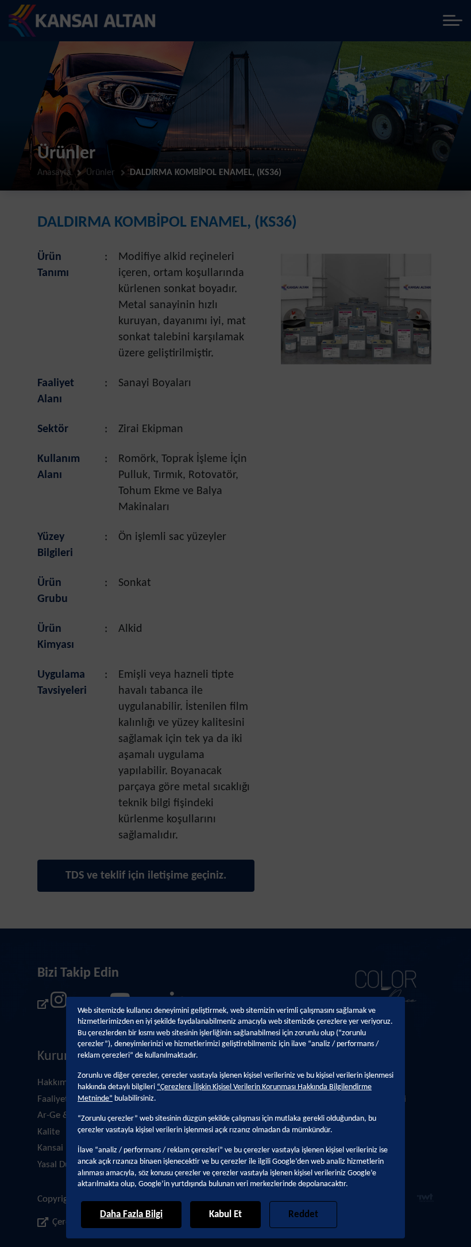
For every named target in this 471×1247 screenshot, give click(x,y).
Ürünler (100, 172)
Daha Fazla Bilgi (131, 1214)
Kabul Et (225, 1214)
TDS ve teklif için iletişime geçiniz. (145, 875)
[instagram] (52, 1004)
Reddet (303, 1214)
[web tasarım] (425, 1199)
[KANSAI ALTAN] (82, 20)
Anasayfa (54, 172)
